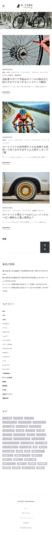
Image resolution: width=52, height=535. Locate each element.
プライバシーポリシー (26, 518)
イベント (10, 140)
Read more (6, 92)
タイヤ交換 (20, 430)
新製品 (4, 382)
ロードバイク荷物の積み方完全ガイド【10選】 (18, 284)
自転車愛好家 (42, 464)
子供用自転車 (6, 373)
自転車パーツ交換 (30, 459)
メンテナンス (6, 357)
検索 (4, 239)
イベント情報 (7, 418)
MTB (8, 72)
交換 (35, 447)
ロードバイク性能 (41, 443)
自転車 (27, 451)
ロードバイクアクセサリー (22, 439)
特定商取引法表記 (26, 528)
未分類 (4, 390)
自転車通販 (16, 468)
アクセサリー (6, 324)
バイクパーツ (30, 430)
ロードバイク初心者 (27, 443)
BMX (3, 72)
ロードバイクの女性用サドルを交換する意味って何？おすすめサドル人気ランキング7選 (25, 149)
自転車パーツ (18, 459)
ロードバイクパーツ (38, 439)
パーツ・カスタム (7, 344)
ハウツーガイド (25, 72)
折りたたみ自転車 (7, 75)
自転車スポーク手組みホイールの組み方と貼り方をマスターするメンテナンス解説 (25, 80)
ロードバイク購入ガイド (10, 447)
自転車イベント (8, 455)
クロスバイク (15, 72)
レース (44, 140)
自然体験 (19, 451)
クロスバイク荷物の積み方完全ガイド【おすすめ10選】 (22, 288)
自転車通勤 (7, 468)
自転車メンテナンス (9, 464)
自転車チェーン (37, 455)
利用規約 (26, 523)
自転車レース (21, 464)
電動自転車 (18, 75)
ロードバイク (44, 72)
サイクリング (29, 418)
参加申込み (43, 447)
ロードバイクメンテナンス (11, 443)
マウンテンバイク (7, 349)
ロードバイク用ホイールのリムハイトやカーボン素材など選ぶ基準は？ (25, 216)
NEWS (4, 140)
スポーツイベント (8, 430)
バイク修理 (40, 430)
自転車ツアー (7, 459)
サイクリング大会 (22, 426)
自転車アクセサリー (38, 211)
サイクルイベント (35, 426)
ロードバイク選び (25, 447)
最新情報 (4, 386)
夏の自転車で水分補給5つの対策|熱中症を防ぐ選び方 (21, 271)
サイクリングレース (39, 422)
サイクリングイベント (10, 422)
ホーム (26, 508)
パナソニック (7, 435)
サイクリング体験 (8, 426)
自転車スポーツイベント (22, 455)
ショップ (27, 140)
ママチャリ (35, 72)
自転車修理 (32, 464)
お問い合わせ (26, 513)
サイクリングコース (24, 422)
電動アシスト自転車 (28, 468)
